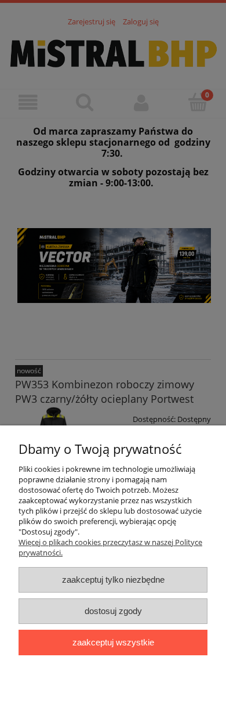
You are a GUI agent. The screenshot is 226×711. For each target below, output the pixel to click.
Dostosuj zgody (113, 611)
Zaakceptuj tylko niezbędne (113, 579)
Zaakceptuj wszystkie (113, 642)
